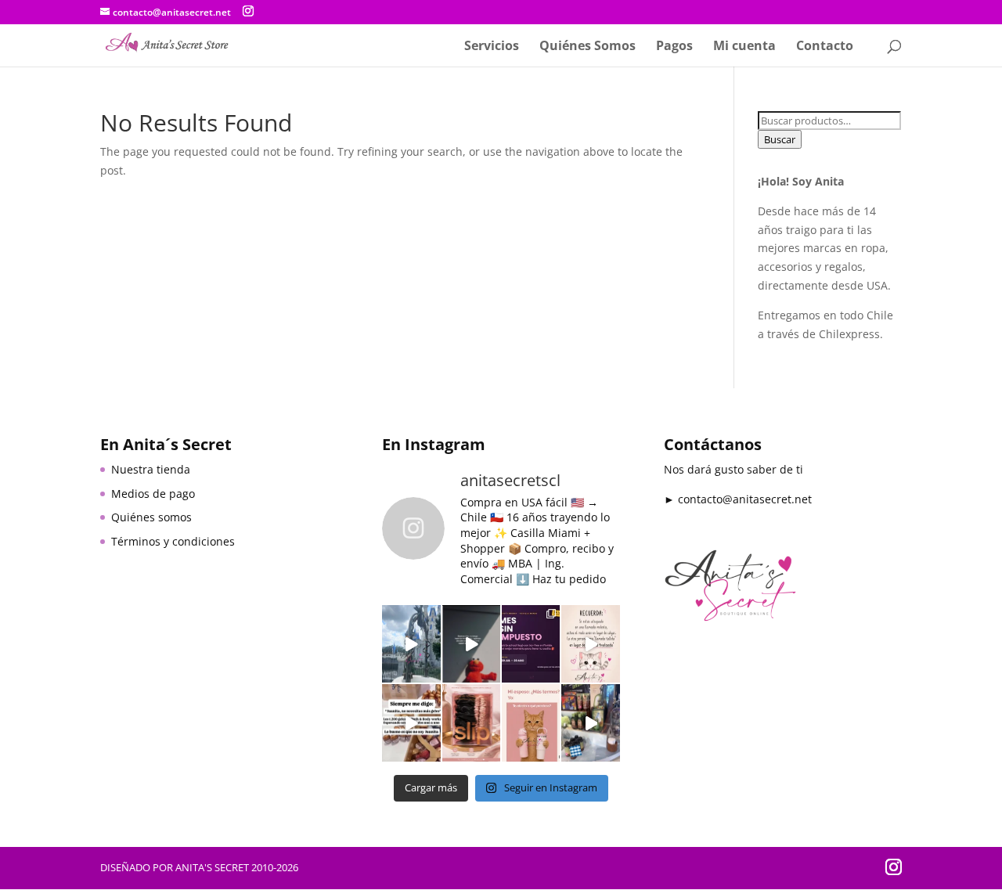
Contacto (824, 47)
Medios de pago (153, 493)
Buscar (779, 139)
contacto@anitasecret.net (745, 499)
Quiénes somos (151, 517)
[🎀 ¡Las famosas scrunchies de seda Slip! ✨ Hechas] (471, 723)
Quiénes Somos (587, 47)
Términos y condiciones (173, 541)
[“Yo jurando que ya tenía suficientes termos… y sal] (531, 723)
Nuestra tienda (150, 469)
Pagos (674, 47)
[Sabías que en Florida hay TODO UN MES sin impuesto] (531, 644)
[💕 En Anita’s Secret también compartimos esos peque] (590, 644)
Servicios (491, 47)
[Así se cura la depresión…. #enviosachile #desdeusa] (411, 644)
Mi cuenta (744, 47)
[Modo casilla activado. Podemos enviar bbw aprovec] (411, 723)
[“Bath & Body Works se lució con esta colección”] (590, 723)
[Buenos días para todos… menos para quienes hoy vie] (471, 644)
